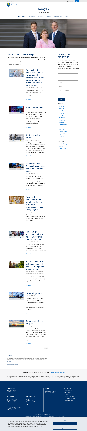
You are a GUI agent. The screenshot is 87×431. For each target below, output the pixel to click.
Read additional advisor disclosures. (12, 364)
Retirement (48, 16)
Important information (70, 1)
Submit (61, 99)
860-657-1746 (13, 408)
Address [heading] (47, 388)
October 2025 (62, 129)
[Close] (85, 419)
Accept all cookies (65, 424)
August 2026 (62, 106)
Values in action (63, 148)
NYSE (55, 416)
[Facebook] (10, 403)
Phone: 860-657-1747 (11, 391)
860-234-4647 (12, 401)
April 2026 (61, 115)
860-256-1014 (30, 403)
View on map (47, 394)
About (23, 16)
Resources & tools (58, 16)
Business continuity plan (68, 396)
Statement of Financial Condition (70, 398)
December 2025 (63, 124)
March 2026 (62, 118)
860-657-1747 (13, 400)
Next (46, 348)
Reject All (65, 420)
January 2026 (62, 122)
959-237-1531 (12, 409)
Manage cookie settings (65, 428)
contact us (34, 62)
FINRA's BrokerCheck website (56, 372)
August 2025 (62, 134)
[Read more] (9, 361)
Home (19, 16)
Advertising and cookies (68, 400)
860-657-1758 (32, 401)
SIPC (63, 416)
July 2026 (61, 108)
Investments (41, 16)
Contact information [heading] (11, 388)
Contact (66, 16)
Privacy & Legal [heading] (67, 388)
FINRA (59, 416)
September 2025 (63, 131)
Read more (28, 99)
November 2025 (63, 127)
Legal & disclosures (67, 392)
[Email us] (7, 393)
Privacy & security (67, 390)
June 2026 (61, 111)
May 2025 (61, 136)
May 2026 (61, 113)
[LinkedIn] (9, 403)
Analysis (61, 146)
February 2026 (62, 120)
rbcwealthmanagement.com (11, 1)
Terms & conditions (67, 394)
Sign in (77, 1)
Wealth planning (31, 16)
